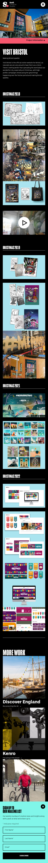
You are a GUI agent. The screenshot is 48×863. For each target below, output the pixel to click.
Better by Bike (24, 785)
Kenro (24, 733)
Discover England (24, 682)
